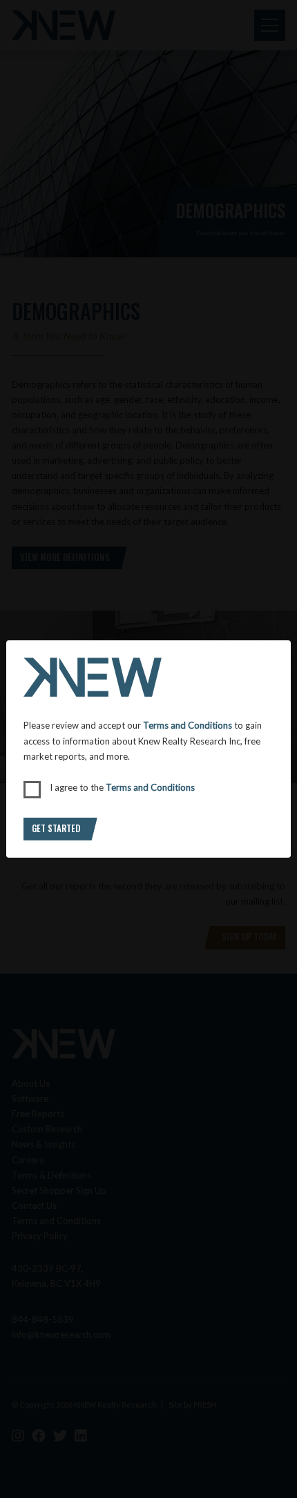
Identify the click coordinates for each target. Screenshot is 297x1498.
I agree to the (122, 787)
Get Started (56, 828)
